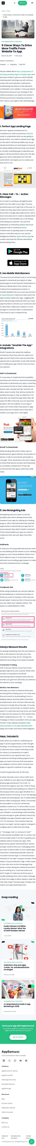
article (28, 133)
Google (28, 236)
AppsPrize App (6, 1089)
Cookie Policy (28, 1137)
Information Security (15, 1137)
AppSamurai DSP (7, 1075)
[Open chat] (31, 1141)
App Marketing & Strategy (12, 41)
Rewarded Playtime (8, 1084)
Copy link (22, 64)
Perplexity (13, 64)
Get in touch (18, 1037)
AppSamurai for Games (10, 1071)
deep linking (7, 295)
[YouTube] (20, 1060)
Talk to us (22, 3)
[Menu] (32, 3)
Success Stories (7, 1103)
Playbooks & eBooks (8, 1108)
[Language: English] (14, 3)
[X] (9, 1060)
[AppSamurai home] (4, 3)
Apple (18, 236)
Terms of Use (5, 1137)
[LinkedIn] (4, 1060)
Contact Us (5, 1127)
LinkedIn (3, 64)
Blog (8, 11)
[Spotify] (26, 1060)
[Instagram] (15, 1060)
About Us (5, 1123)
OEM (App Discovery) (9, 1080)
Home (3, 11)
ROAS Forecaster (7, 1112)
